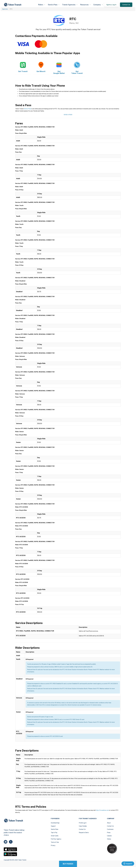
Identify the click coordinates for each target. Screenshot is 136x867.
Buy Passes (68, 864)
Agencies (5, 9)
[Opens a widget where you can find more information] (127, 863)
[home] (13, 4)
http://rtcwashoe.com (102, 810)
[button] (41, 4)
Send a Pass (27, 108)
